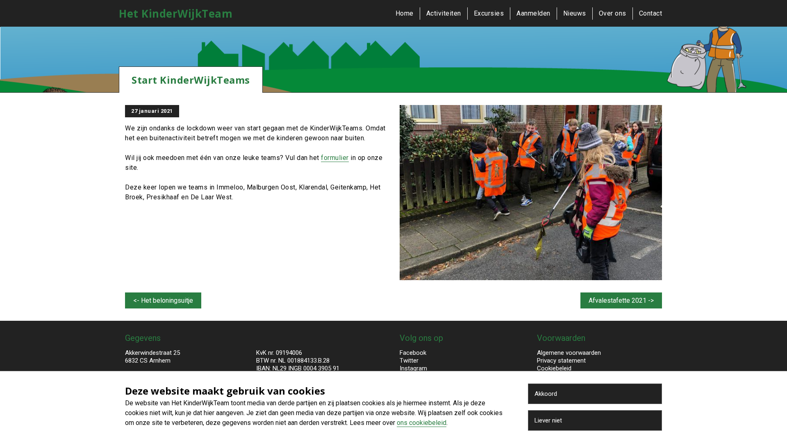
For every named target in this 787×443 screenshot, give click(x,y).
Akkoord (546, 393)
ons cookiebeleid (421, 423)
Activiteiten (443, 13)
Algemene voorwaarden (569, 352)
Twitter (409, 360)
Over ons (612, 13)
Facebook (413, 352)
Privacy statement (561, 360)
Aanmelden (533, 13)
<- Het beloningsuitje (163, 300)
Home (405, 13)
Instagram (413, 368)
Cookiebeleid (554, 368)
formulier (335, 158)
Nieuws (574, 13)
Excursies (489, 13)
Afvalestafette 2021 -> (621, 300)
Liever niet (548, 420)
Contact (650, 13)
